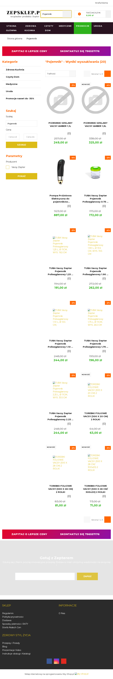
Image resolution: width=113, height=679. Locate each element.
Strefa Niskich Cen (11, 627)
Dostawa (6, 620)
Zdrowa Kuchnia (15, 69)
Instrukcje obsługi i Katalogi (16, 653)
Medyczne (12, 84)
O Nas (62, 613)
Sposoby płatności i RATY (15, 624)
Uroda (98, 26)
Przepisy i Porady (11, 643)
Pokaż (21, 176)
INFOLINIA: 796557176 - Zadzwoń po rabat (5, 2)
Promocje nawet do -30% (20, 98)
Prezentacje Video (11, 650)
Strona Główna (11, 28)
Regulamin (8, 613)
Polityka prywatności (12, 617)
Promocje (82, 26)
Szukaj (21, 144)
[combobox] (60, 74)
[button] (6, 606)
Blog (4, 646)
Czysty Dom (13, 77)
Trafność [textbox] (51, 73)
